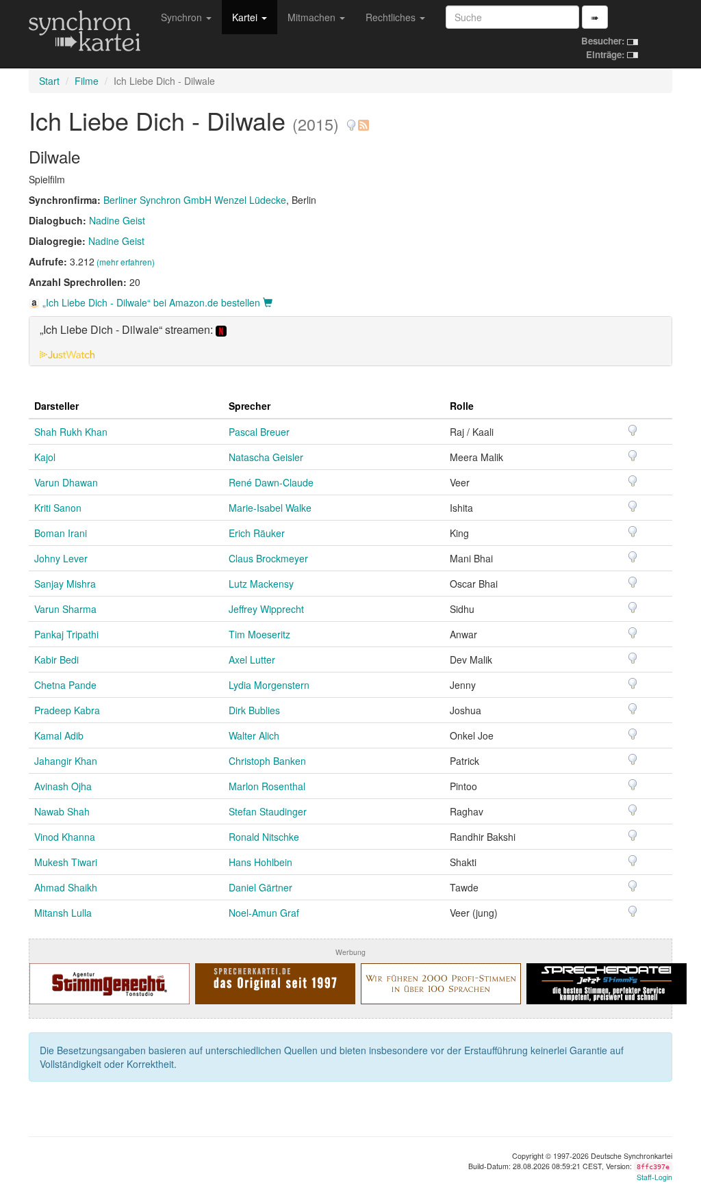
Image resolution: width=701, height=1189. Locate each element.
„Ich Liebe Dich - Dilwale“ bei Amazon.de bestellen (151, 302)
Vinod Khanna (64, 837)
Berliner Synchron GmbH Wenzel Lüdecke (194, 200)
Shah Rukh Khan (70, 432)
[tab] (350, 341)
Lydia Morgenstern (269, 685)
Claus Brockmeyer (268, 558)
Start (49, 81)
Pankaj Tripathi (66, 634)
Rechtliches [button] (392, 17)
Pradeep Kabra (67, 710)
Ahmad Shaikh (65, 887)
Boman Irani (60, 533)
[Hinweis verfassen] (351, 120)
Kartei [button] (246, 17)
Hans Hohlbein (260, 862)
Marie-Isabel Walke (270, 507)
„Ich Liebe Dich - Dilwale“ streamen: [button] (128, 330)
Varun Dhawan (66, 482)
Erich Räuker (257, 533)
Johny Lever (61, 558)
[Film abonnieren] (363, 120)
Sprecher (249, 406)
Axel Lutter (252, 659)
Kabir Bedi (56, 659)
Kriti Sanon (57, 507)
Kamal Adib (59, 735)
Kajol (44, 457)
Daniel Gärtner (260, 887)
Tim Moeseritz (259, 634)
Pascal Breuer (259, 432)
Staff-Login (654, 1177)
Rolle (462, 406)
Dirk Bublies (254, 710)
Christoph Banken (267, 761)
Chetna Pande (65, 685)
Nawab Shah (62, 811)
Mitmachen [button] (313, 17)
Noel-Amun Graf (264, 912)
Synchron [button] (183, 17)
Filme (87, 81)
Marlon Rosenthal (267, 786)
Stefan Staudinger (268, 811)
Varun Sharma (65, 609)
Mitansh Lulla (63, 912)
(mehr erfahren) (126, 261)
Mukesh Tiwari (65, 862)
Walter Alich (254, 735)
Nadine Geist (117, 220)
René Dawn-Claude (271, 482)
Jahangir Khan (65, 761)
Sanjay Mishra (65, 583)
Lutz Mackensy (261, 583)
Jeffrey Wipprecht (266, 609)
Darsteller (56, 406)
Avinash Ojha (63, 786)
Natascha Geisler (266, 457)
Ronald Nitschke (264, 837)
